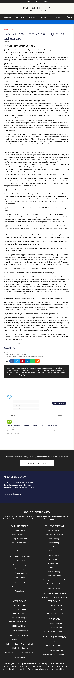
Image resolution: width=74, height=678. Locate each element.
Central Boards (6, 17)
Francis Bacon (20, 591)
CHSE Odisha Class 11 (20, 640)
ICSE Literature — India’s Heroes (16, 354)
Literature (44, 17)
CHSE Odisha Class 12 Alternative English (19, 652)
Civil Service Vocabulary (19, 573)
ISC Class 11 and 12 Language (54, 631)
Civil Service (56, 17)
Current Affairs (20, 561)
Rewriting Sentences (20, 547)
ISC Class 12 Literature (54, 627)
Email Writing (54, 567)
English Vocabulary (20, 539)
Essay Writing (54, 539)
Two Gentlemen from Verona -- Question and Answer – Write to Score (33, 425)
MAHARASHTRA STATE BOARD (54, 597)
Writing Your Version (54, 584)
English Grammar (20, 530)
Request (45, 1)
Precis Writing (54, 559)
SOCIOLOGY (20, 657)
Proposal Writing (54, 563)
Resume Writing (54, 572)
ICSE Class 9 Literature (54, 609)
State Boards (20, 17)
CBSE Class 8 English (20, 605)
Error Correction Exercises (20, 543)
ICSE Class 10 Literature (54, 613)
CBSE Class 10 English (20, 613)
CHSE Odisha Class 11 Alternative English (19, 644)
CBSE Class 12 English (20, 626)
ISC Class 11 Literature (54, 623)
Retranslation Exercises (20, 551)
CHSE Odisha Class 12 (20, 648)
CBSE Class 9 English (20, 609)
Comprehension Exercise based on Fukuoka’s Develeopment (24, 356)
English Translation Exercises (20, 534)
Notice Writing (54, 551)
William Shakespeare (19, 587)
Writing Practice (20, 577)
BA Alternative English (54, 645)
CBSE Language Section (19, 630)
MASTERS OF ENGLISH (54, 650)
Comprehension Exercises (54, 534)
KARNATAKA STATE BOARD (54, 654)
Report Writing (54, 547)
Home (28, 1)
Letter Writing (54, 543)
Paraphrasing (54, 555)
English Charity (37, 8)
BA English (32, 17)
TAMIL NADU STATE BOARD (54, 593)
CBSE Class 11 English (20, 618)
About (36, 1)
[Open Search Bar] (69, 17)
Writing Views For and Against (54, 580)
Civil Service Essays (20, 565)
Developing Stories (54, 576)
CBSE (11, 30)
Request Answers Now (37, 463)
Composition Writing (54, 530)
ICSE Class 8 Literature (54, 605)
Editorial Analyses (20, 569)
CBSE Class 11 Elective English (19, 622)
